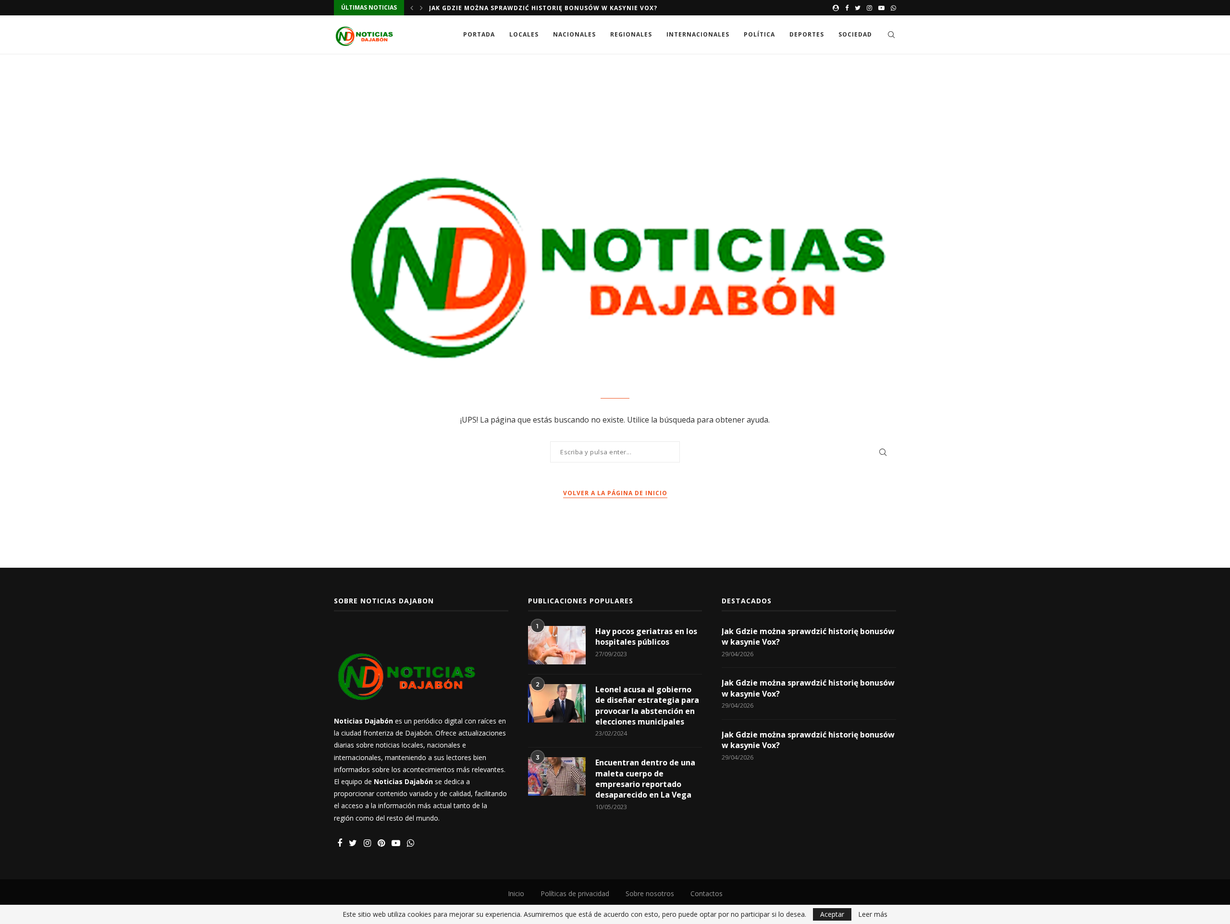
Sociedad (855, 34)
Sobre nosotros (650, 893)
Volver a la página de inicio (615, 493)
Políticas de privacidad (575, 893)
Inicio (516, 893)
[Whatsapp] (893, 7)
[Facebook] (847, 7)
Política (759, 34)
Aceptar (832, 914)
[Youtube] (881, 7)
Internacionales (697, 34)
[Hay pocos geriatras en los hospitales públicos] (557, 645)
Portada (479, 34)
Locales (524, 34)
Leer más (872, 914)
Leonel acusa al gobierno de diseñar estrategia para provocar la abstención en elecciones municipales (647, 705)
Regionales (631, 34)
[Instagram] (869, 7)
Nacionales (574, 34)
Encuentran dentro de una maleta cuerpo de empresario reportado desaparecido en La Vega (645, 778)
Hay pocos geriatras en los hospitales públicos (646, 636)
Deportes (806, 34)
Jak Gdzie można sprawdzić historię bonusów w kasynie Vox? (543, 8)
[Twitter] (858, 7)
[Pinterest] (381, 843)
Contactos (706, 893)
